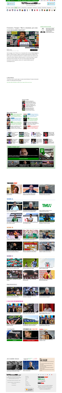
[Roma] (45, 10)
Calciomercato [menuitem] (24, 7)
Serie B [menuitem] (16, 7)
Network (8, 0)
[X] (43, 0)
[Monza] (37, 10)
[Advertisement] (47, 65)
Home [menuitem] (9, 7)
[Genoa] (22, 10)
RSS (25, 380)
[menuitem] (7, 7)
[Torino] (50, 10)
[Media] (50, 0)
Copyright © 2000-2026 (10, 382)
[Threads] (44, 0)
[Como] (15, 10)
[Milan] (35, 10)
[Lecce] (32, 10)
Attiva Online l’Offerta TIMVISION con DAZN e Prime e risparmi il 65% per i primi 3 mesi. (19, 82)
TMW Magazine (24, 0)
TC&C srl (11, 376)
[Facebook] (41, 0)
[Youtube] (47, 0)
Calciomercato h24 (34, 0)
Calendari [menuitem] (39, 7)
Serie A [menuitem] (12, 7)
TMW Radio (19, 0)
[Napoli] (40, 10)
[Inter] (25, 10)
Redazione (26, 376)
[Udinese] (52, 10)
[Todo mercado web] (52, 0)
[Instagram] (46, 0)
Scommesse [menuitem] (44, 7)
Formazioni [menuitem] (35, 7)
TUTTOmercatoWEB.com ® (16, 382)
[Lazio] (30, 10)
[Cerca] (55, 7)
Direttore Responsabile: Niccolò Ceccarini (14, 378)
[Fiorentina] (17, 10)
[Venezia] (54, 10)
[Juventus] (27, 10)
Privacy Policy (27, 384)
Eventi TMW (27, 377)
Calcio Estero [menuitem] (30, 7)
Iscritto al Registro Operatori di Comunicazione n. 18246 (13, 380)
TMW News (29, 0)
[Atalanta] (8, 10)
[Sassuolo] (47, 10)
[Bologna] (10, 10)
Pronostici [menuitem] (49, 7)
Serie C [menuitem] (19, 7)
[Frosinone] (20, 10)
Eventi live (12, 0)
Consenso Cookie (28, 385)
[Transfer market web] (54, 0)
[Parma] (42, 10)
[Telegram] (49, 0)
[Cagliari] (12, 10)
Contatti (26, 381)
